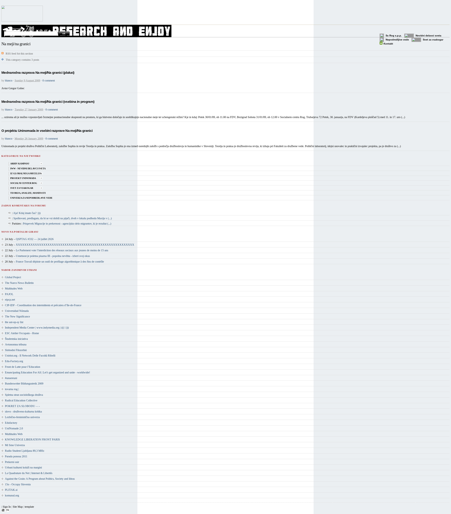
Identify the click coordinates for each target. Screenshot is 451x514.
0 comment (48, 80)
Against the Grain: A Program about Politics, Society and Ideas (40, 478)
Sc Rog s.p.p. (394, 35)
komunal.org (12, 495)
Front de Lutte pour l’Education (22, 366)
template (29, 506)
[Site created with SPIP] (3, 510)
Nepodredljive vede (397, 39)
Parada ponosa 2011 (16, 456)
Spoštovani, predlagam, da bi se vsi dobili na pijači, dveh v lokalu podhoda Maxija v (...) (62, 218)
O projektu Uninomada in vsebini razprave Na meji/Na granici (46, 131)
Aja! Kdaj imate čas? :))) (27, 213)
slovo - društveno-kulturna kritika (23, 411)
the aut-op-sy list (14, 322)
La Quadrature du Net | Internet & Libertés (28, 473)
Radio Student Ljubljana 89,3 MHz (24, 450)
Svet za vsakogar (433, 39)
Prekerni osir (12, 462)
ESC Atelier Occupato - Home (22, 333)
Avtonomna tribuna (15, 344)
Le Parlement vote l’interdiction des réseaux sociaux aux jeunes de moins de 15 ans (62, 250)
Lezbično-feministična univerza (22, 417)
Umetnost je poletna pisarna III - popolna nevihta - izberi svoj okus (53, 255)
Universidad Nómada (17, 310)
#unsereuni (11, 378)
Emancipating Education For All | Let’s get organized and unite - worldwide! (47, 372)
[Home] (22, 20)
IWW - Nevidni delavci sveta (28, 168)
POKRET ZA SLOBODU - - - (22, 406)
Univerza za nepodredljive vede (31, 198)
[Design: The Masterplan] (7, 510)
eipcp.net (10, 299)
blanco (8, 80)
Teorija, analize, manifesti (28, 193)
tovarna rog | (12, 389)
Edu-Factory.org (14, 361)
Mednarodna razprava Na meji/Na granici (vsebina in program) (47, 101)
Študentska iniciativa (16, 338)
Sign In (7, 506)
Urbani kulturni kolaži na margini (23, 467)
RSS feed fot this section (19, 53)
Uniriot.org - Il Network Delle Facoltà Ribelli (30, 355)
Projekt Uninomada (23, 178)
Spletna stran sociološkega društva (24, 394)
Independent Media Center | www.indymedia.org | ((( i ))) (37, 327)
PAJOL (9, 294)
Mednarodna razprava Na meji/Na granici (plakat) (37, 72)
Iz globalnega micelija (25, 173)
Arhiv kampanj (19, 163)
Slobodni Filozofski (16, 350)
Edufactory (11, 422)
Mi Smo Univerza (15, 445)
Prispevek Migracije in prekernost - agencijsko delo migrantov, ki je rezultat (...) (67, 223)
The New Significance (17, 316)
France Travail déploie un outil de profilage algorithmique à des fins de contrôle (60, 261)
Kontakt (388, 43)
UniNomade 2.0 (14, 428)
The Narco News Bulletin (19, 282)
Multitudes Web (14, 288)
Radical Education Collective (21, 400)
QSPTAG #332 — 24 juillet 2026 (35, 239)
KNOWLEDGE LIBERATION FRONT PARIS (32, 439)
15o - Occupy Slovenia (18, 484)
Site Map (18, 506)
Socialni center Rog (23, 183)
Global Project (13, 277)
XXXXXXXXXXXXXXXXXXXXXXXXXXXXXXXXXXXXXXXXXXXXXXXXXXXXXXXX (75, 244)
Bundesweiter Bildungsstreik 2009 (24, 383)
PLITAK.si (11, 489)
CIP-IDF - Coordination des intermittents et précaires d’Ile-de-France (43, 305)
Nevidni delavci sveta (428, 35)
